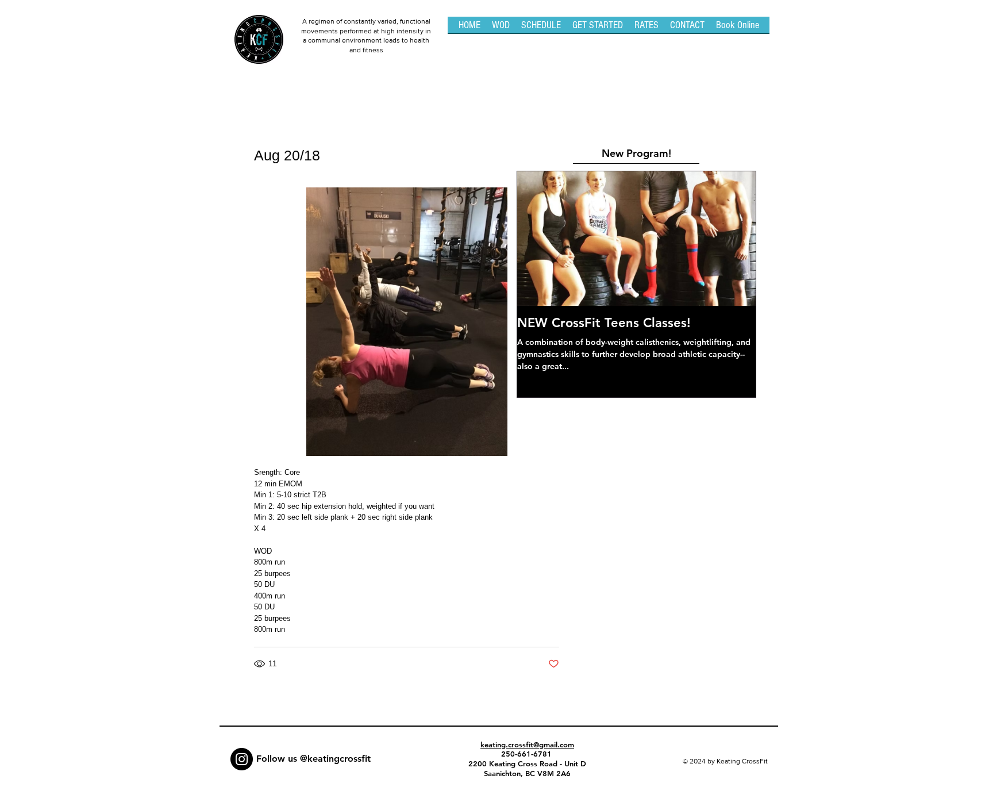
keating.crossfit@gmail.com (527, 744)
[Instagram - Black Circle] (241, 759)
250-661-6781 (527, 753)
